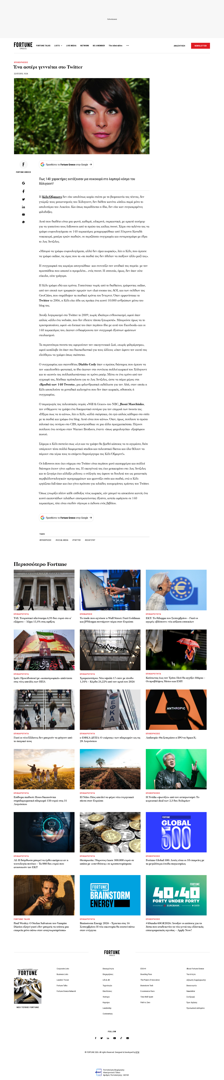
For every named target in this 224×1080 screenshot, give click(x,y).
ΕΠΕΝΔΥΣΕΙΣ (86, 614)
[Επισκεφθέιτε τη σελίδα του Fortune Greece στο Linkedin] (108, 1038)
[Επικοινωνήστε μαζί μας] (127, 1038)
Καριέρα (106, 1002)
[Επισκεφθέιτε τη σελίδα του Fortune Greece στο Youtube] (114, 1038)
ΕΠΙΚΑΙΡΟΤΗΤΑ (21, 614)
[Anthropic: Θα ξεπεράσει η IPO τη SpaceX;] (176, 710)
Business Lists (62, 974)
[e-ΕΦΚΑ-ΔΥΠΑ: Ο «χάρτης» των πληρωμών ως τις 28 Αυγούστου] (110, 710)
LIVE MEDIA (71, 45)
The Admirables (115, 45)
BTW (137, 1052)
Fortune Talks (62, 985)
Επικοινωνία (192, 985)
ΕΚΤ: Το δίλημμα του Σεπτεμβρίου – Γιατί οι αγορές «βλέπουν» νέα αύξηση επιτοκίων (172, 619)
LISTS (57, 45)
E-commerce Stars (147, 991)
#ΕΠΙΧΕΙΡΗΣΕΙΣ (45, 540)
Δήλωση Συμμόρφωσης (196, 980)
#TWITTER (76, 540)
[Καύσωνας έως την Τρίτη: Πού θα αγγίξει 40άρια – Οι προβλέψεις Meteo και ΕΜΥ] (176, 650)
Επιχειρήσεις (108, 974)
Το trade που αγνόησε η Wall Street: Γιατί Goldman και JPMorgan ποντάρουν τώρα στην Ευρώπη (110, 619)
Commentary (107, 1014)
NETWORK (84, 45)
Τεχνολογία (107, 985)
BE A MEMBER (99, 45)
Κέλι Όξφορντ (52, 197)
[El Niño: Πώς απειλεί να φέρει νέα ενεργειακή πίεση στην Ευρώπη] (110, 769)
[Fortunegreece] (23, 48)
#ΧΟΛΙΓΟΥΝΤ (90, 540)
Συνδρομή (191, 997)
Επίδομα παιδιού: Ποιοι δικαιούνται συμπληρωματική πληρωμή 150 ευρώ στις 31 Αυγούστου (40, 800)
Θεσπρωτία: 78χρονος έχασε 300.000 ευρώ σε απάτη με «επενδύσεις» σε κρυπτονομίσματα (107, 861)
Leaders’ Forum (63, 980)
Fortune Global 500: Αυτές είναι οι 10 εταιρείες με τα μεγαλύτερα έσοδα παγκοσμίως (175, 861)
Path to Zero (145, 1002)
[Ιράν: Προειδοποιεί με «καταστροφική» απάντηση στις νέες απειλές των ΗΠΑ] (44, 650)
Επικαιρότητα (108, 968)
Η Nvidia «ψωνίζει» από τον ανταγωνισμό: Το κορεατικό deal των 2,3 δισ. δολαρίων (172, 798)
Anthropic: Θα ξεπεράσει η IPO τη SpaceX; (171, 737)
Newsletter (191, 991)
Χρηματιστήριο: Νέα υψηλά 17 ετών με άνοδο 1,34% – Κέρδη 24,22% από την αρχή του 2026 (107, 679)
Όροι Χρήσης (192, 1002)
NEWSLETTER (200, 46)
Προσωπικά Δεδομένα (195, 1008)
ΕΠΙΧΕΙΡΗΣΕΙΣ (21, 62)
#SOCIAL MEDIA (62, 540)
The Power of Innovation (150, 980)
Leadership (107, 1008)
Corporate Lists (63, 968)
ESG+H (143, 968)
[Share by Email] (23, 214)
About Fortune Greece (195, 968)
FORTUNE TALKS (43, 45)
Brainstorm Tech (146, 985)
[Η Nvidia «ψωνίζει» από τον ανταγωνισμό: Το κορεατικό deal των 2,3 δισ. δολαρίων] (176, 769)
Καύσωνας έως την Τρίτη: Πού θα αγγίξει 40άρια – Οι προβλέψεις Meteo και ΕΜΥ (175, 679)
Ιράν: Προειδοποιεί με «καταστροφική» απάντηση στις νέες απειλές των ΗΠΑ (43, 679)
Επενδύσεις (107, 991)
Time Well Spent (146, 997)
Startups (106, 997)
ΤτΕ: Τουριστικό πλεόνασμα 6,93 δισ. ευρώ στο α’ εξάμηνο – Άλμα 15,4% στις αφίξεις (42, 619)
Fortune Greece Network (66, 991)
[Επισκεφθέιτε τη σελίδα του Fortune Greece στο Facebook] (95, 1038)
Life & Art (106, 980)
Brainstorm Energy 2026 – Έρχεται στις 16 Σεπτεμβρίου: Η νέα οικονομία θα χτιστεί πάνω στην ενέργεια (107, 927)
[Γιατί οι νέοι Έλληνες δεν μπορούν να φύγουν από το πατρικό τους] (44, 710)
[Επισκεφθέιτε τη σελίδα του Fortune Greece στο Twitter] (101, 1038)
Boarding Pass (146, 974)
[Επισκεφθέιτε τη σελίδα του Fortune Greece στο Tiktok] (121, 1038)
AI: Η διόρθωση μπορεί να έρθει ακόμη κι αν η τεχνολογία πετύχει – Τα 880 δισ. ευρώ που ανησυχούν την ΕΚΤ (41, 863)
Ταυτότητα (191, 974)
